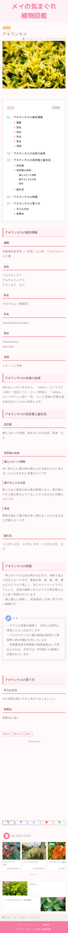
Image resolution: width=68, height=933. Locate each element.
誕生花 (8, 734)
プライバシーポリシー (27, 925)
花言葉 (19, 734)
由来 (29, 734)
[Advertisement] (34, 778)
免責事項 (46, 925)
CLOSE (56, 108)
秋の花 (6, 28)
